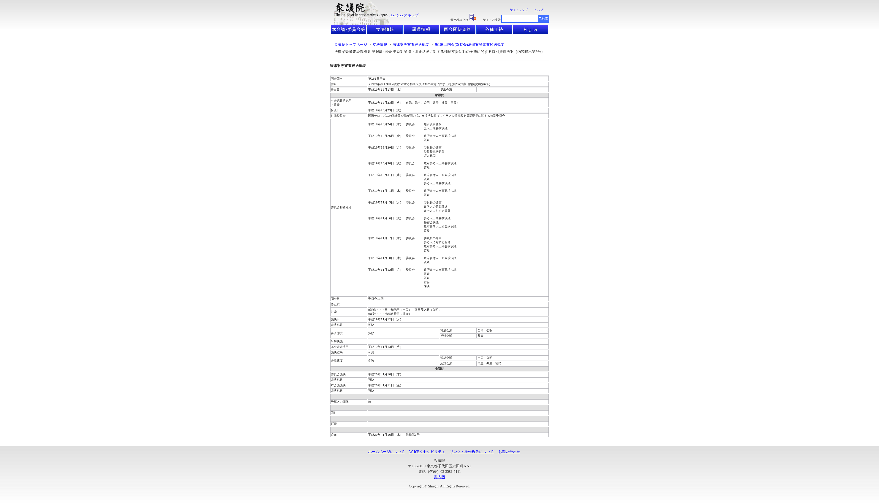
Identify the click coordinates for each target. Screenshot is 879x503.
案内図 (439, 477)
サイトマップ (519, 9)
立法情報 (379, 44)
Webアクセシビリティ (427, 452)
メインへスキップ (403, 15)
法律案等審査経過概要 (411, 44)
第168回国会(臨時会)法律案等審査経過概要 (469, 44)
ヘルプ (538, 9)
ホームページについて (386, 452)
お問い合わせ (509, 452)
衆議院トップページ (350, 44)
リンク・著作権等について (472, 452)
